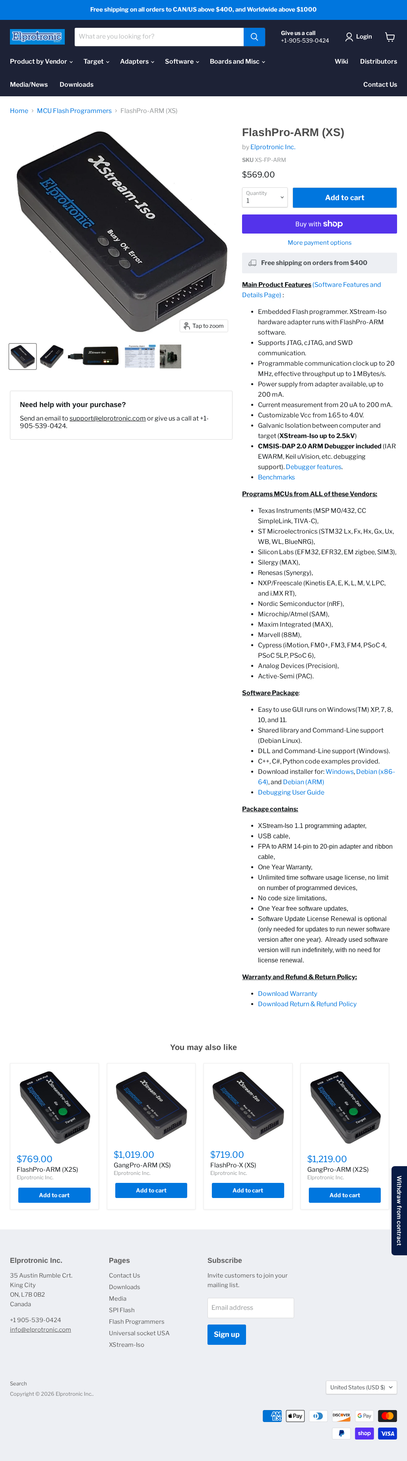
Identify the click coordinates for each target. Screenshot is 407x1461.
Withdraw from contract (399, 1211)
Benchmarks (276, 477)
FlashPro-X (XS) (233, 1165)
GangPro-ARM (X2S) (338, 1169)
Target (94, 61)
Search (18, 1383)
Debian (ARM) (303, 782)
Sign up (227, 1334)
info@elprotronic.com (40, 1329)
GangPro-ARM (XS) (142, 1165)
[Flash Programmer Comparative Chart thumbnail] (140, 356)
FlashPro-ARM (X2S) (47, 1169)
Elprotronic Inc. (272, 147)
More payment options (320, 243)
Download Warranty (287, 993)
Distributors (378, 61)
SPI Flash (122, 1310)
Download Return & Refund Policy (307, 1004)
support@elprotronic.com (108, 418)
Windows (340, 771)
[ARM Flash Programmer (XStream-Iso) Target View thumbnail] (22, 356)
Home (19, 111)
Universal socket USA (139, 1333)
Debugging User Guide (291, 792)
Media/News (29, 84)
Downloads (76, 84)
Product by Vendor (39, 61)
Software (180, 61)
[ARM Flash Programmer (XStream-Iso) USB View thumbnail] (52, 356)
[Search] (254, 37)
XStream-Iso (126, 1344)
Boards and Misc (235, 61)
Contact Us (380, 84)
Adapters (135, 61)
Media (117, 1298)
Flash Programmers (137, 1321)
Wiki (341, 61)
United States (357, 1387)
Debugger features (313, 467)
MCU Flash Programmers (74, 111)
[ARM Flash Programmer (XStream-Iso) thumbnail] (94, 356)
